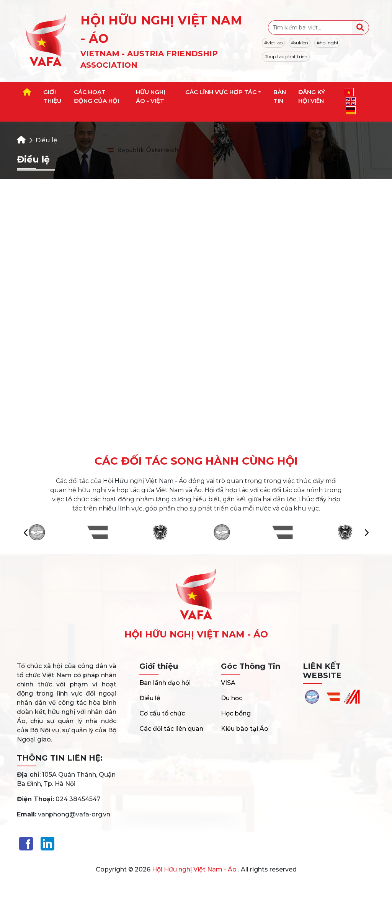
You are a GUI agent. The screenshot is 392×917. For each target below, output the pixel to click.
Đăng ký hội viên (311, 96)
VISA (228, 682)
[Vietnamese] (349, 92)
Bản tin (279, 96)
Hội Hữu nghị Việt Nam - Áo (194, 869)
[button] (366, 532)
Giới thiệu (52, 96)
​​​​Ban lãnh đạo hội (165, 682)
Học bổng (236, 713)
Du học (231, 698)
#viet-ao (273, 43)
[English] (351, 101)
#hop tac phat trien (285, 56)
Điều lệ (149, 698)
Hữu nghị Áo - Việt (150, 96)
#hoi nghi (327, 43)
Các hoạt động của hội (96, 96)
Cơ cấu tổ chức (162, 713)
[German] (351, 110)
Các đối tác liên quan (171, 728)
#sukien (299, 43)
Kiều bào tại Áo (244, 728)
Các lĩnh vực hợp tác (220, 92)
